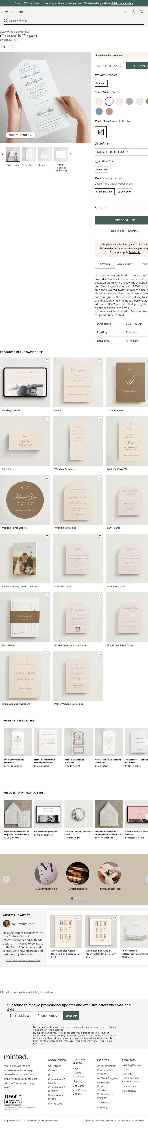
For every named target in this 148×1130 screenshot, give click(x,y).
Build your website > (122, 3)
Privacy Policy (113, 1120)
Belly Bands (7, 645)
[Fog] (139, 101)
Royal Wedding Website (45, 831)
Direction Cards (62, 586)
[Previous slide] (3, 154)
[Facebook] (6, 1096)
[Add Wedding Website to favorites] (47, 360)
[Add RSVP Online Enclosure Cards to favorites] (100, 595)
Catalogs (127, 1073)
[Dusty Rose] (109, 111)
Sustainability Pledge (55, 1096)
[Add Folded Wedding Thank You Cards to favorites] (47, 536)
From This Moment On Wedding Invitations (44, 761)
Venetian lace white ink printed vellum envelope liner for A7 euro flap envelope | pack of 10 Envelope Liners (108, 833)
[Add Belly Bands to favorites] (47, 595)
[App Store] (21, 1102)
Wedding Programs (64, 469)
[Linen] (99, 101)
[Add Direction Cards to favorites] (100, 536)
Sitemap (126, 1120)
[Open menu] (6, 11)
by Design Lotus (41, 765)
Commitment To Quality (57, 1081)
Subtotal (101, 208)
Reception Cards (116, 586)
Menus (57, 410)
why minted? (125, 264)
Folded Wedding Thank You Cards (19, 586)
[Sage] (129, 101)
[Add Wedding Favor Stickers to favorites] (47, 478)
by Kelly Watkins (72, 765)
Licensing (102, 1107)
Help (75, 1068)
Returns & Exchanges (79, 1074)
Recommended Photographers (130, 1079)
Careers (52, 1070)
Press (51, 1075)
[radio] (101, 83)
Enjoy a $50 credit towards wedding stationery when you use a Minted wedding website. (63, 3)
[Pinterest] (11, 1096)
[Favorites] (133, 11)
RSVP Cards (113, 527)
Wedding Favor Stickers (14, 527)
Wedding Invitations (65, 527)
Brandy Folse (10, 39)
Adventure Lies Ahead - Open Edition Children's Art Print (65, 954)
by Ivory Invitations (12, 837)
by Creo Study (101, 765)
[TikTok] (15, 1096)
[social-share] (3, 46)
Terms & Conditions (95, 1120)
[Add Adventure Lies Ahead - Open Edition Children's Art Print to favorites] (79, 918)
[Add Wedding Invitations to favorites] (100, 478)
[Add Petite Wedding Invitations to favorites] (100, 654)
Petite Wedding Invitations (68, 704)
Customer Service (79, 1061)
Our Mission (54, 1065)
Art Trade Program (107, 1078)
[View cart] (141, 11)
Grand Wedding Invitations (15, 704)
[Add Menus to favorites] (100, 360)
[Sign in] (126, 11)
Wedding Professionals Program (104, 1094)
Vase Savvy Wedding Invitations (74, 761)
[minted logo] (18, 11)
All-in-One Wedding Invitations (33, 992)
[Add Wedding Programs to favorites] (100, 419)
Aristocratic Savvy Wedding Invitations (108, 761)
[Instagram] (19, 1096)
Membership (129, 1090)
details (105, 264)
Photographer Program (105, 1071)
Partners (103, 1060)
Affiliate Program (106, 1065)
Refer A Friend (129, 1086)
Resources (129, 1060)
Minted (4, 992)
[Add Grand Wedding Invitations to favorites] (47, 654)
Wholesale (103, 1102)
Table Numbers (115, 410)
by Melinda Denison (43, 834)
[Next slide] (71, 154)
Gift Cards (78, 1085)
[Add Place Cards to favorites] (47, 419)
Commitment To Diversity (57, 1088)
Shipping (77, 1081)
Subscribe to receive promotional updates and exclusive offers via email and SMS (69, 1007)
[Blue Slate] (99, 111)
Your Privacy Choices (79, 1091)
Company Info (57, 1060)
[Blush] (119, 101)
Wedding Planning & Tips (132, 1067)
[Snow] (109, 101)
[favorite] (11, 46)
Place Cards (7, 469)
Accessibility (138, 1120)
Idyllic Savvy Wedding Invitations (14, 761)
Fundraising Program (103, 1084)
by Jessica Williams (13, 765)
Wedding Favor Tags (118, 469)
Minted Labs (55, 1103)
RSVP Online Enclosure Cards (70, 645)
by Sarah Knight (72, 837)
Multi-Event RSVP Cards (120, 645)
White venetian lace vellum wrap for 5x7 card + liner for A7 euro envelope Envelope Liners (17, 833)
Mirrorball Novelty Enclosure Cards (78, 833)
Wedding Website (10, 410)
